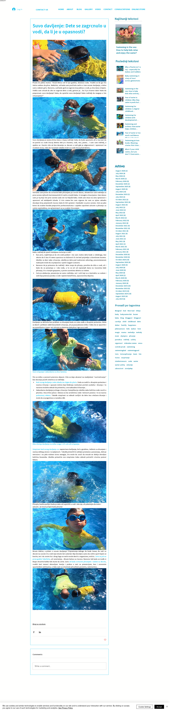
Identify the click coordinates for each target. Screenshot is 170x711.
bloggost (128, 318)
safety (133, 340)
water (136, 361)
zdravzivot (119, 368)
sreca (140, 343)
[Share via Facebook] (34, 632)
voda (130, 361)
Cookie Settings (145, 707)
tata (116, 354)
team (135, 354)
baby (117, 314)
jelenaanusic (120, 329)
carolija (118, 322)
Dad (124, 311)
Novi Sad (131, 311)
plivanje (132, 336)
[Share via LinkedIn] (40, 632)
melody (139, 332)
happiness (132, 325)
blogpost (137, 318)
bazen (135, 314)
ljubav (133, 329)
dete (139, 322)
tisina (117, 358)
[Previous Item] (119, 34)
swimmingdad (120, 350)
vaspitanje (125, 358)
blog (122, 318)
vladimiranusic (121, 361)
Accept (159, 707)
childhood (132, 322)
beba (117, 318)
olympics (124, 336)
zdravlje (129, 365)
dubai (117, 325)
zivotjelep (129, 368)
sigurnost (119, 343)
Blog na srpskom (39, 624)
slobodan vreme (130, 343)
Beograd (118, 311)
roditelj (126, 340)
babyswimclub (126, 314)
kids (128, 329)
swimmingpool (133, 350)
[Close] (167, 707)
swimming (131, 347)
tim (140, 354)
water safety (120, 365)
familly (124, 325)
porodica (118, 340)
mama (123, 332)
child (124, 322)
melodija (131, 332)
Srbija (138, 311)
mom (117, 336)
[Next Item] (137, 34)
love (139, 329)
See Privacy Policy (65, 708)
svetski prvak (120, 347)
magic (117, 332)
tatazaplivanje (126, 354)
